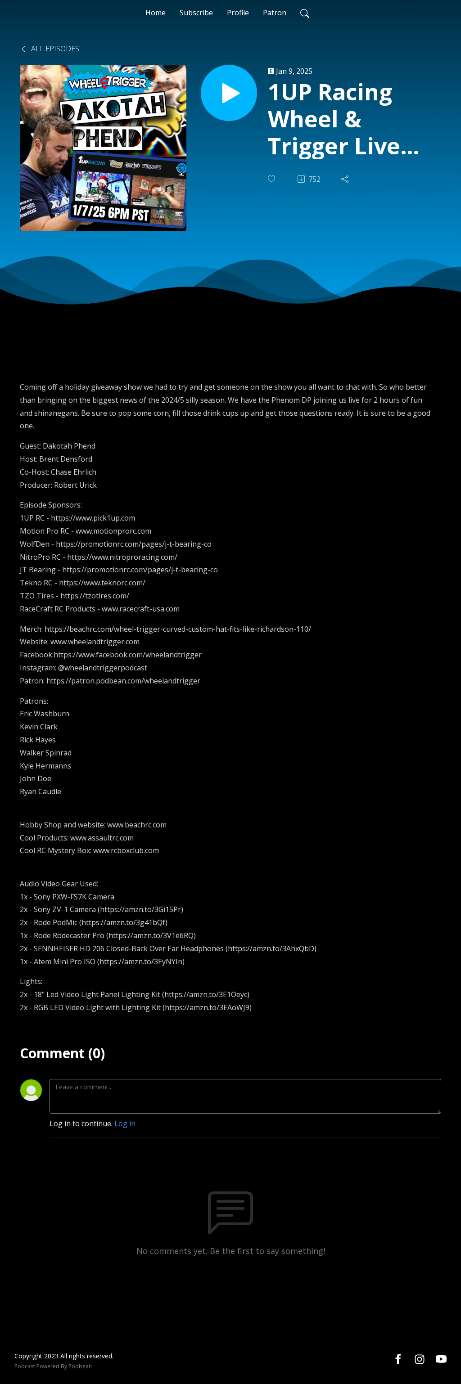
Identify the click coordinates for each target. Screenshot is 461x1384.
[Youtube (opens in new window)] (441, 1359)
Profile (238, 13)
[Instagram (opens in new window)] (419, 1359)
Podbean (80, 1366)
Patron (274, 13)
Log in (125, 1123)
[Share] (345, 179)
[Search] (305, 13)
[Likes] (272, 179)
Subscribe (196, 13)
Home (155, 13)
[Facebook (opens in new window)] (398, 1359)
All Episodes (54, 49)
